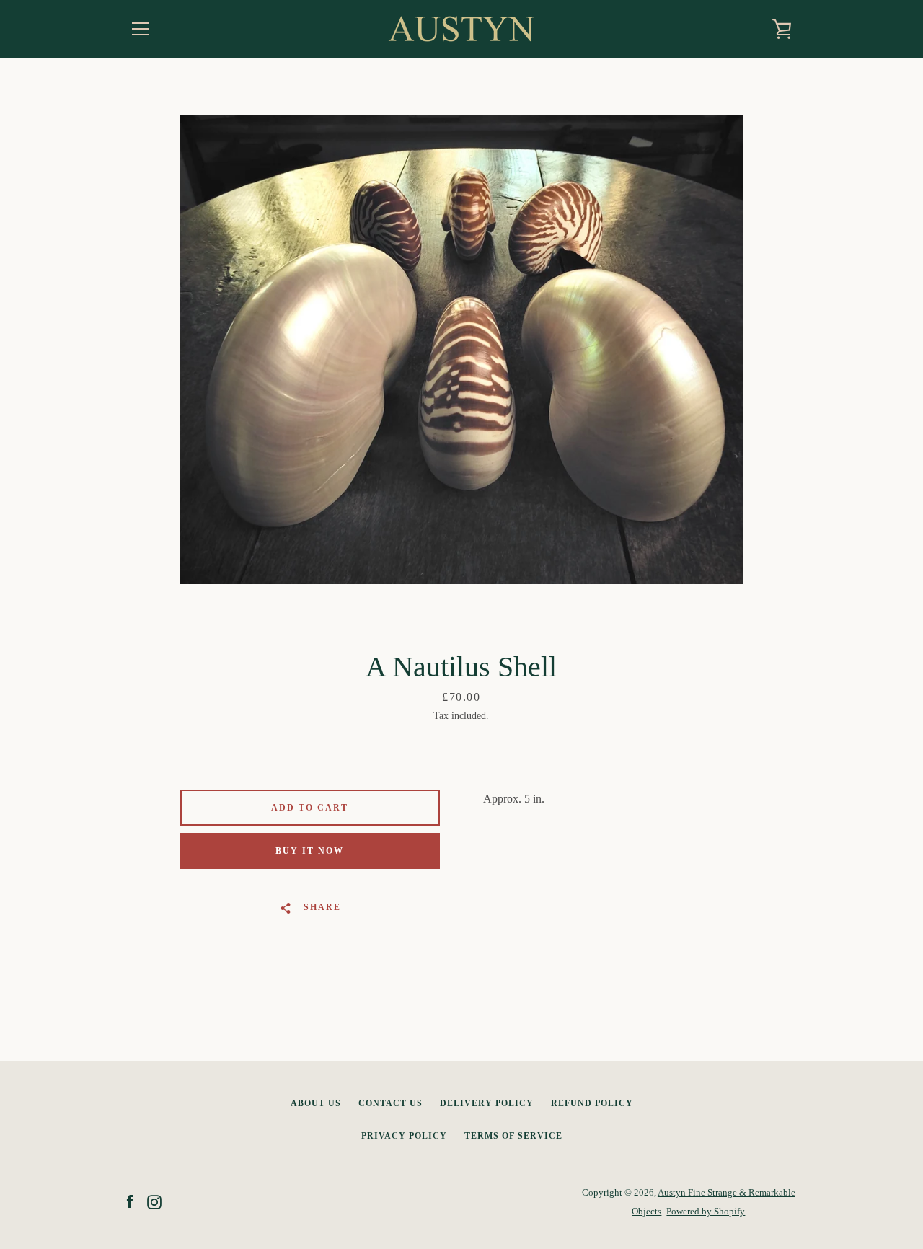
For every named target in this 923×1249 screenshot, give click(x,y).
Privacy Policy (404, 1136)
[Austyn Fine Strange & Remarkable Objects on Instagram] (154, 1201)
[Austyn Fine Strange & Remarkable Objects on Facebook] (130, 1201)
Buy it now (309, 851)
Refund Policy (592, 1103)
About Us (316, 1103)
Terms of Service (513, 1136)
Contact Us (390, 1103)
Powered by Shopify (705, 1211)
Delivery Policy (487, 1103)
